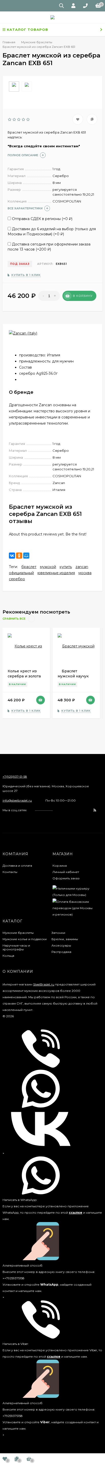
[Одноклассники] (19, 556)
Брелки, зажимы (64, 939)
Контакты (10, 872)
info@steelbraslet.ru (17, 800)
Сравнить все (14, 619)
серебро (17, 579)
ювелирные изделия (56, 573)
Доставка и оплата (17, 865)
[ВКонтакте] (12, 556)
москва (84, 573)
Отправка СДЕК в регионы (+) (41, 218)
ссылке (75, 1212)
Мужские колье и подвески (25, 939)
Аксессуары (61, 945)
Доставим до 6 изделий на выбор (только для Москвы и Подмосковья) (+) (52, 231)
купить (66, 566)
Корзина (59, 865)
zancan (81, 566)
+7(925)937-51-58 (15, 776)
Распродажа (61, 952)
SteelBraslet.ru (43, 984)
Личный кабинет (65, 872)
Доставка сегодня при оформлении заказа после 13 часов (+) (49, 247)
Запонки (58, 933)
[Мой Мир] (26, 556)
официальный (21, 573)
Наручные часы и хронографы (16, 947)
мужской (48, 566)
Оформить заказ (66, 878)
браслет (28, 566)
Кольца (8, 955)
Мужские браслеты (18, 933)
